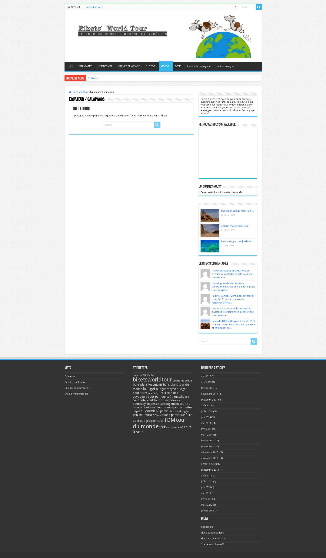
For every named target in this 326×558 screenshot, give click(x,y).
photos (173, 411)
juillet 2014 (207, 411)
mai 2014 (206, 423)
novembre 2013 (209, 458)
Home (74, 92)
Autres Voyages (225, 66)
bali (153, 375)
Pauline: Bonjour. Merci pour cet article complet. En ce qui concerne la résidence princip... (232, 299)
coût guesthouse (178, 396)
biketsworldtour (152, 379)
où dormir (148, 411)
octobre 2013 (208, 463)
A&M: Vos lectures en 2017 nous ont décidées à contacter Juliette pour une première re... (232, 274)
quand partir (170, 415)
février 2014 (207, 440)
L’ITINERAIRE (105, 66)
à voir (138, 432)
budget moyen (166, 389)
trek (162, 427)
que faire (185, 415)
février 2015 (207, 388)
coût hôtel (140, 400)
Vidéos (84, 92)
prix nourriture (143, 415)
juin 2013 (206, 487)
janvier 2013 (207, 510)
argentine (145, 375)
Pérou (158, 415)
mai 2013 (206, 493)
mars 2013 (206, 504)
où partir (162, 411)
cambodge (154, 393)
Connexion (70, 376)
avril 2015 (206, 382)
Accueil (71, 66)
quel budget (141, 421)
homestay (139, 404)
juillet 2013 (207, 481)
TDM (169, 420)
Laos (163, 404)
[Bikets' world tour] (163, 35)
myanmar (176, 407)
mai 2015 (206, 376)
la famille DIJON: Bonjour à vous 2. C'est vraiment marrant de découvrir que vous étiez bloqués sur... (233, 324)
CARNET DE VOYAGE (129, 66)
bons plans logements (147, 384)
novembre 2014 (209, 393)
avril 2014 (206, 428)
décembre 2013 (209, 452)
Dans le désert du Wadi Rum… (237, 210)
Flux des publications (76, 382)
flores (178, 400)
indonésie (152, 404)
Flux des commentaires (77, 388)
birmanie (178, 380)
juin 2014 (206, 417)
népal (136, 411)
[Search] (259, 7)
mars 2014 (206, 434)
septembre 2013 (210, 469)
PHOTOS (150, 66)
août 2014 (206, 405)
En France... (93, 78)
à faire (186, 427)
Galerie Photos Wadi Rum (234, 226)
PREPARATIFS (85, 66)
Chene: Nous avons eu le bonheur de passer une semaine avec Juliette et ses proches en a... (233, 312)
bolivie (188, 380)
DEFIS (178, 66)
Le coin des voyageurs (199, 66)
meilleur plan (160, 407)
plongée (183, 411)
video (178, 427)
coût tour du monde (161, 400)
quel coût (156, 421)
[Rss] (236, 7)
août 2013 (206, 475)
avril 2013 (206, 499)
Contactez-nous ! (94, 7)
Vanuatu (170, 427)
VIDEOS (165, 66)
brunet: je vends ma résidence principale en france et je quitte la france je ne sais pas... (233, 286)
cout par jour (157, 396)
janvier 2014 (207, 446)
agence (136, 375)
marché (147, 407)
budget (149, 388)
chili (163, 393)
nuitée (188, 407)
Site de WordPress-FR (76, 393)
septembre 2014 (210, 399)
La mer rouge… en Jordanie (236, 241)
